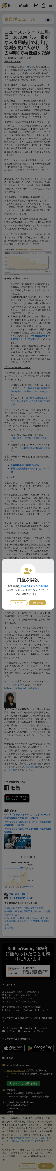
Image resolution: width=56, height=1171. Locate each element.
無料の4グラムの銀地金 (35, 586)
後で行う (18, 602)
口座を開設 (37, 602)
